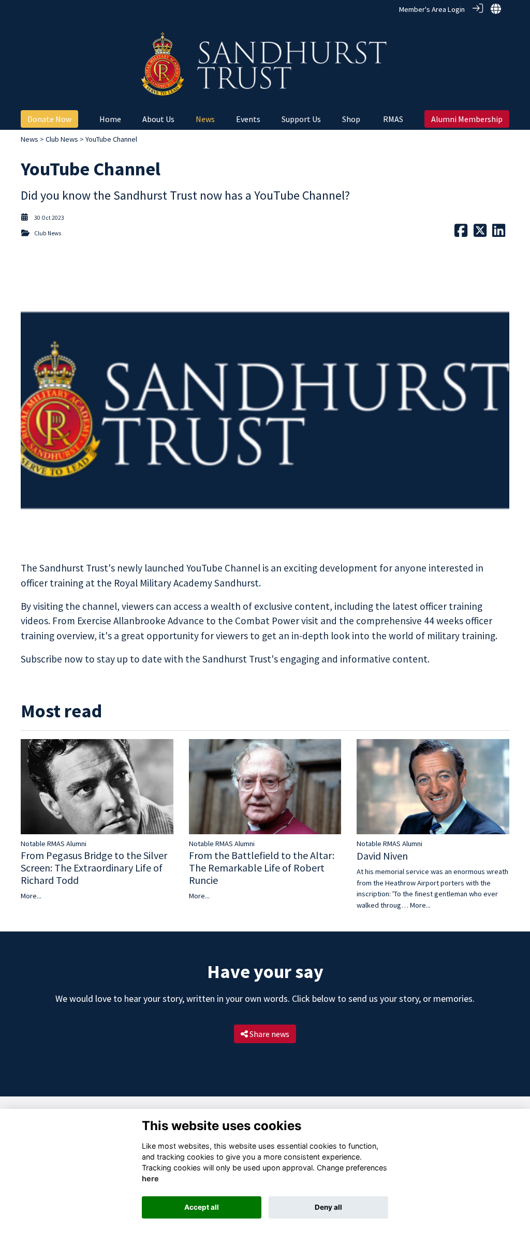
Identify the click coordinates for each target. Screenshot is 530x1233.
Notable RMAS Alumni (53, 843)
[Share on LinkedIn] (498, 233)
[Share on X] (480, 233)
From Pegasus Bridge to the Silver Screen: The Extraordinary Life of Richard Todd (94, 867)
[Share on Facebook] (460, 233)
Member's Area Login (432, 9)
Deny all (328, 1207)
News (29, 139)
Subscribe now (53, 659)
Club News (62, 139)
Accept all (201, 1207)
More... (31, 895)
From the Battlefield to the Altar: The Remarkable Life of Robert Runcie (261, 867)
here (150, 1178)
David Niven (382, 855)
